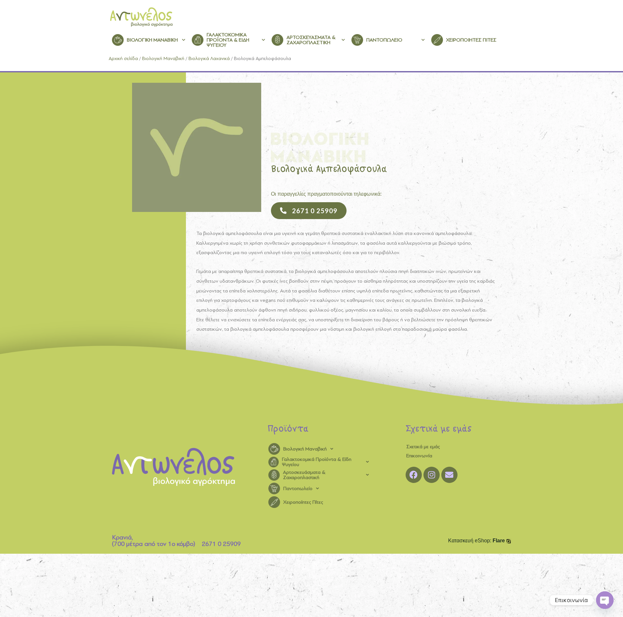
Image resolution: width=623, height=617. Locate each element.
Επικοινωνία (419, 456)
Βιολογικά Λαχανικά (209, 58)
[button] (320, 449)
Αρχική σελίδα (123, 58)
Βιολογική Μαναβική (163, 58)
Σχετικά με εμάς (423, 447)
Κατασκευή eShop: (476, 540)
